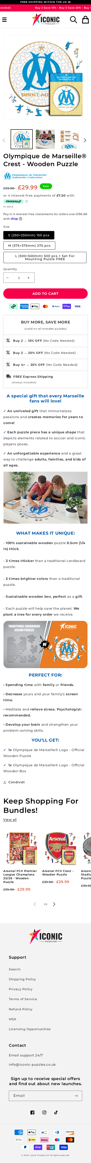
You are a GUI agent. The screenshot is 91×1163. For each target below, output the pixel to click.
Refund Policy (21, 1009)
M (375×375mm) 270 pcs (29, 246)
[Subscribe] (77, 1096)
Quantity (10, 269)
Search (15, 969)
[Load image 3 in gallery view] (69, 139)
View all (10, 820)
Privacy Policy (20, 989)
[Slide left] (5, 140)
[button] (5, 19)
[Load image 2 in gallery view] (45, 139)
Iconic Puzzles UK (39, 1155)
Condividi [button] (16, 782)
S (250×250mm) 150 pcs (28, 235)
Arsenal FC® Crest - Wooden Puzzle (58, 872)
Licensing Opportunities (30, 1029)
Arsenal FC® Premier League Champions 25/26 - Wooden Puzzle (20, 876)
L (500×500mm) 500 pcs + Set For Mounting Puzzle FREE (45, 257)
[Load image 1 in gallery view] (21, 139)
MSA (12, 1019)
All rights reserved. (60, 1155)
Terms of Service (23, 999)
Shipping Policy (22, 979)
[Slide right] (86, 140)
